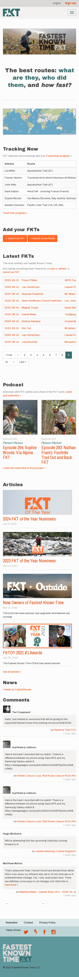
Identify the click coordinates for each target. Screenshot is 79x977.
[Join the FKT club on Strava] (35, 933)
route (52, 268)
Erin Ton (26, 328)
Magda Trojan (30, 307)
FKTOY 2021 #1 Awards (22, 653)
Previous (7, 420)
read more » (11, 885)
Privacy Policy (47, 922)
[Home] (11, 12)
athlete (62, 268)
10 (7, 362)
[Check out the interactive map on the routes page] (39, 122)
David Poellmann (52, 300)
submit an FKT (11, 272)
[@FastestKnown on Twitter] (26, 933)
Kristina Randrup (31, 321)
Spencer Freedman (32, 294)
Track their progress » (15, 213)
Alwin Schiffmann (31, 300)
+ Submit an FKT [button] (15, 238)
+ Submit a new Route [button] (42, 238)
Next (72, 420)
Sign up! (70, 3)
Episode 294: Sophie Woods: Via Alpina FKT (20, 452)
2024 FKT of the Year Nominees (29, 519)
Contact (28, 922)
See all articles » (12, 671)
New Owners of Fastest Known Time (33, 603)
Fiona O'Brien (29, 280)
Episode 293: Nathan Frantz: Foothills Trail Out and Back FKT (58, 455)
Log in (57, 3)
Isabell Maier (29, 314)
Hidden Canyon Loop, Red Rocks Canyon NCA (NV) (46, 775)
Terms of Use (13, 930)
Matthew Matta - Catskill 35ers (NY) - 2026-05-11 (47, 892)
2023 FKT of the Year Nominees (29, 561)
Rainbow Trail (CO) (65, 730)
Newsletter (11, 922)
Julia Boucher (29, 342)
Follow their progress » (59, 156)
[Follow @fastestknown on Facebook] (44, 933)
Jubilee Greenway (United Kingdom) (55, 851)
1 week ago (69, 733)
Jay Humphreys (31, 287)
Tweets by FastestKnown (17, 689)
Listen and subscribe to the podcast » (24, 468)
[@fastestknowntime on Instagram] (53, 933)
